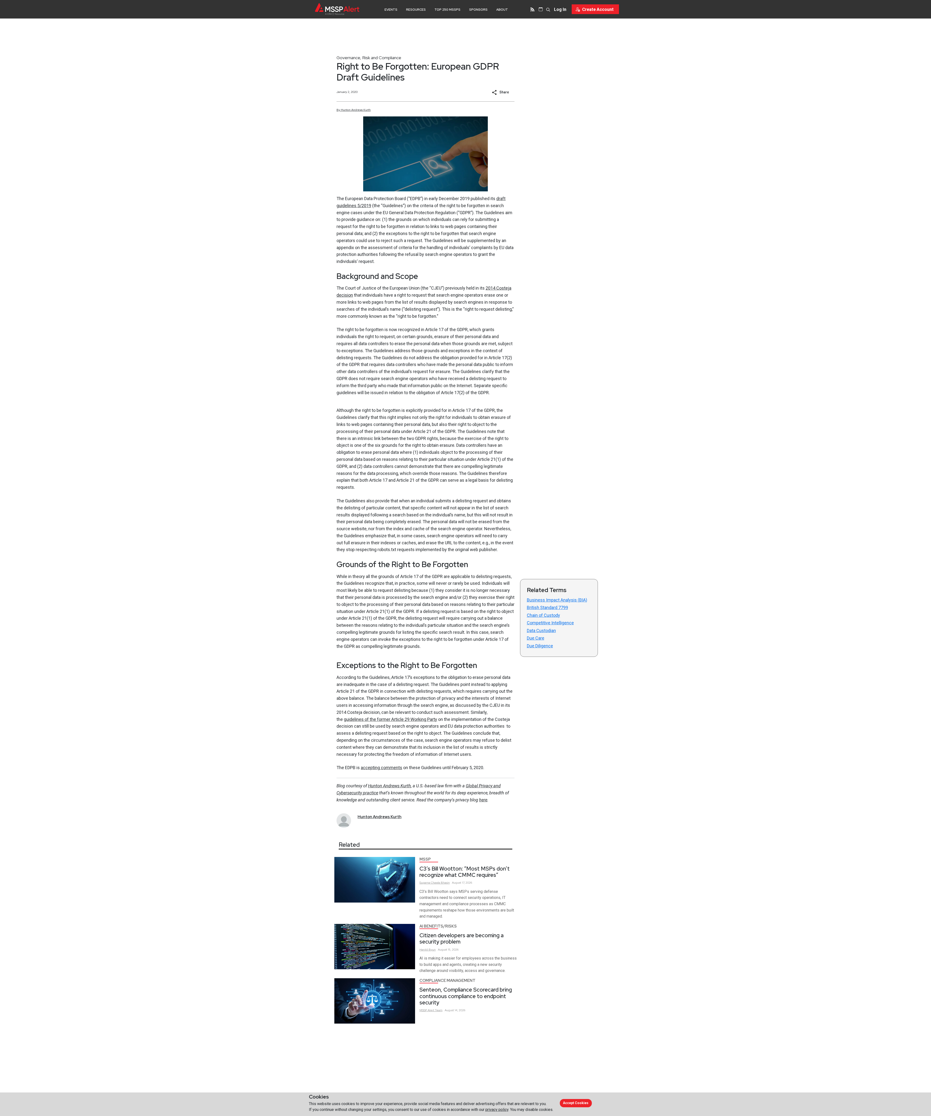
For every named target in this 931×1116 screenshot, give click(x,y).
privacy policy (496, 1109)
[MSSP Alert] (337, 9)
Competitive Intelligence (550, 622)
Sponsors (478, 10)
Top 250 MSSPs (447, 10)
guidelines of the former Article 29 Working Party (390, 719)
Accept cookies (575, 1103)
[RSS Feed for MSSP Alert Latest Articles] (532, 9)
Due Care (535, 638)
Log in (560, 9)
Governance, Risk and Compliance (369, 57)
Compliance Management (447, 980)
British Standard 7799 (547, 607)
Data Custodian (541, 630)
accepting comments (381, 767)
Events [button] (391, 10)
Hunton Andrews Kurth (389, 785)
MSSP (425, 859)
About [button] (502, 10)
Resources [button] (416, 10)
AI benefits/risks (438, 926)
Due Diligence (540, 645)
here (483, 799)
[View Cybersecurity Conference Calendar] (541, 9)
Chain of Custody (543, 615)
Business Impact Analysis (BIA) (557, 600)
